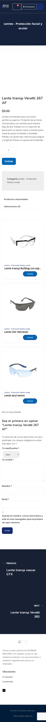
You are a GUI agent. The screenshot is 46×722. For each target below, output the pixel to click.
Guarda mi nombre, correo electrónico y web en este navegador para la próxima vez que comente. (22, 519)
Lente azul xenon (14, 395)
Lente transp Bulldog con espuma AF (23, 268)
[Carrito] (17, 6)
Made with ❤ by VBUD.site (23, 716)
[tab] (16, 199)
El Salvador (8, 677)
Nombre (7, 486)
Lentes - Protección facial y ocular (17, 265)
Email (5, 499)
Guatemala (8, 681)
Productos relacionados (16, 199)
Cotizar (9, 161)
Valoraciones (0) (12, 206)
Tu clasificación (10, 448)
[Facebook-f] (4, 690)
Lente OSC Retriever (16, 331)
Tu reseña (8, 459)
